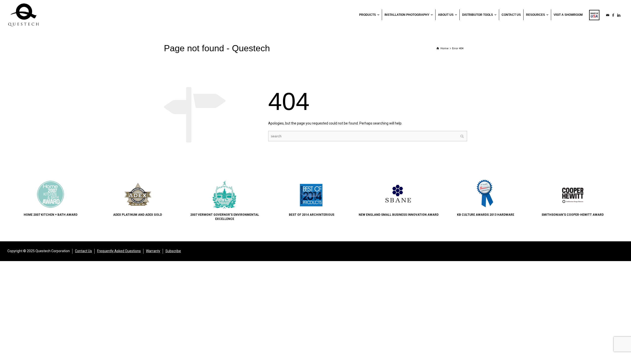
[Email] (608, 15)
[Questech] (23, 15)
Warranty (153, 251)
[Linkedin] (619, 15)
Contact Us (83, 251)
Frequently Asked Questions (119, 251)
